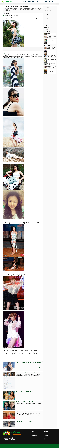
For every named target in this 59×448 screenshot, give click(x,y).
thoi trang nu (36, 353)
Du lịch (46, 25)
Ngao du (37, 1)
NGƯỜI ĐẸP (54, 1)
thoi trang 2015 (21, 353)
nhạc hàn (35, 350)
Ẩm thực (46, 18)
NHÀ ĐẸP (42, 1)
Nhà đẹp (46, 17)
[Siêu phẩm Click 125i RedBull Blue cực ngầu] (45, 42)
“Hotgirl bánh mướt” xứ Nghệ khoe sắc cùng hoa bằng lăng (51, 34)
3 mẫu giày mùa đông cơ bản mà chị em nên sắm (51, 53)
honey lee (21, 350)
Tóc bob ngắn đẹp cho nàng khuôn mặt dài (51, 37)
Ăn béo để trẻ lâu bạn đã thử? (51, 72)
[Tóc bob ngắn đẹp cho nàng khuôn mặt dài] (45, 37)
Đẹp (33, 1)
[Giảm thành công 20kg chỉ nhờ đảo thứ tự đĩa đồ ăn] (45, 70)
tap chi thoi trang (13, 353)
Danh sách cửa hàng (34, 434)
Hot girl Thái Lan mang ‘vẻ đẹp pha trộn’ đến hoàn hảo (28, 362)
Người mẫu (46, 29)
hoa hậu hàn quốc (14, 350)
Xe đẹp (46, 21)
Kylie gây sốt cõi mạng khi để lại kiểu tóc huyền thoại (51, 48)
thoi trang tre (6, 353)
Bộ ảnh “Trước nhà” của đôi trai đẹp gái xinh (26, 372)
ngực (36, 274)
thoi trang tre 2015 (28, 353)
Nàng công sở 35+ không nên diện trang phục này (51, 64)
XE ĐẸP (29, 1)
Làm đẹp (46, 14)
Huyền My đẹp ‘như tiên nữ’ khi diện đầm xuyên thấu (27, 411)
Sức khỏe (45, 441)
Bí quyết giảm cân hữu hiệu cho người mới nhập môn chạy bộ (51, 62)
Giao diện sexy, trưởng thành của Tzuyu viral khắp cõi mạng (51, 56)
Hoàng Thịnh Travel (48, 10)
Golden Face (33, 432)
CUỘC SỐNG (47, 1)
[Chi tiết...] (39, 367)
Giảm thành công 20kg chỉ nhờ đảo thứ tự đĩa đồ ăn (51, 70)
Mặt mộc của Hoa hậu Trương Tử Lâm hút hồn (13, 357)
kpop (31, 350)
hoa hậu (4, 15)
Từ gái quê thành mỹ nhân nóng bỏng (24, 391)
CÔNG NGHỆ (24, 1)
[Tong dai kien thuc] (7, 1)
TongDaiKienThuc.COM (7, 4)
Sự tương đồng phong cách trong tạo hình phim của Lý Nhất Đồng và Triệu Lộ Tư (51, 67)
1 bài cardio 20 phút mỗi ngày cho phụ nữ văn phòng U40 (51, 59)
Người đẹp (12, 4)
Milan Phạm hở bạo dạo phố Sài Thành (24, 421)
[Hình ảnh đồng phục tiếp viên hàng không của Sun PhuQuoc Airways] (45, 51)
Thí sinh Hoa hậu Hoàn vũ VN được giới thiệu (32, 357)
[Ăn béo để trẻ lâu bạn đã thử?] (45, 73)
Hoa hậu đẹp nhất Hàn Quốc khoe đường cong (21, 4)
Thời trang (46, 435)
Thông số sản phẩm (34, 435)
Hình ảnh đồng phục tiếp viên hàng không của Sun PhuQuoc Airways (51, 51)
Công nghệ (46, 22)
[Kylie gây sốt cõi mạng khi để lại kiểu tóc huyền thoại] (45, 48)
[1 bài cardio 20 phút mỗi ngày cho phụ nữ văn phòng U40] (45, 60)
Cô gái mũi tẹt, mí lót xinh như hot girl (24, 401)
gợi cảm (26, 350)
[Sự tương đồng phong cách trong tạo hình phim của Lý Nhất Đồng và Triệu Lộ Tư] (45, 67)
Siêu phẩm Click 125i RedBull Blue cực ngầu (51, 42)
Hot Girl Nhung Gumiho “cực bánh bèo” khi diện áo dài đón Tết (51, 40)
